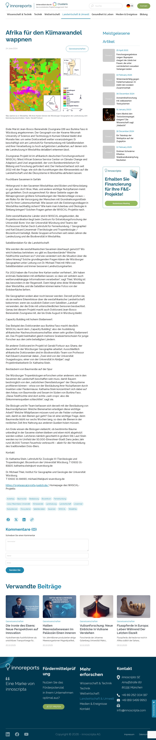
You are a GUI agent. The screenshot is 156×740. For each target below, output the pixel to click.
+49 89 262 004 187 (134, 695)
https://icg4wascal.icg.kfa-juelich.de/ (27, 485)
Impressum (129, 734)
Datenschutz (144, 734)
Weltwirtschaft (89, 693)
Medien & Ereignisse (93, 703)
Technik (85, 688)
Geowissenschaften (77, 49)
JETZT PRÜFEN (53, 706)
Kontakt (143, 6)
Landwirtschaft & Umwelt (97, 698)
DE (131, 6)
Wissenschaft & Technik (96, 683)
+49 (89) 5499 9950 (134, 700)
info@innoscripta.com (131, 710)
